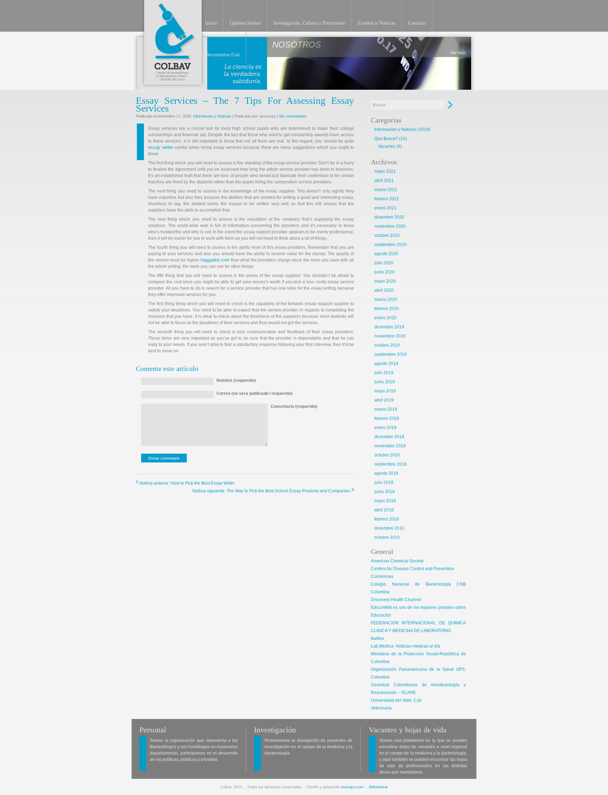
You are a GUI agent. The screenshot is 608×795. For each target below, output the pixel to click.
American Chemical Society (397, 561)
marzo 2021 (385, 189)
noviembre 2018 (390, 445)
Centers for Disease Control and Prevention (412, 568)
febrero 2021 (386, 198)
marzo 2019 (385, 409)
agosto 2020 (386, 253)
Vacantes (386, 146)
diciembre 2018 (389, 436)
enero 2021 (385, 208)
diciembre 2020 (389, 217)
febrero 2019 (386, 418)
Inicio (211, 23)
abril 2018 (384, 509)
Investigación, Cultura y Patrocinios (309, 23)
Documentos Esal (222, 54)
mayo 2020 (385, 281)
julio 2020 (383, 262)
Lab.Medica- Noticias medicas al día (405, 646)
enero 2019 (385, 427)
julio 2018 (383, 482)
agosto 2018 (386, 473)
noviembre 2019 (390, 336)
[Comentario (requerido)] (294, 444)
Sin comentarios (292, 116)
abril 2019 (384, 400)
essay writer (160, 147)
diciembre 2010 (389, 528)
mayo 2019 (385, 391)
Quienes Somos (245, 23)
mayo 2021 (385, 171)
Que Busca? (386, 138)
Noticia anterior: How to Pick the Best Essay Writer (187, 483)
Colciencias (382, 576)
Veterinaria (381, 708)
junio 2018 (384, 491)
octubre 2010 (387, 537)
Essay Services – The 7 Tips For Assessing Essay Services (245, 104)
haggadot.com (215, 260)
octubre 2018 (387, 455)
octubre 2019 (387, 345)
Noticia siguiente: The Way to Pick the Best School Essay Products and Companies (271, 490)
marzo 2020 (385, 299)
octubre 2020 (387, 235)
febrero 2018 (386, 519)
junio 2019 (384, 381)
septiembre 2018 (390, 464)
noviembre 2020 (390, 226)
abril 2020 (384, 290)
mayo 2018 (385, 500)
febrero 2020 (386, 308)
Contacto (417, 23)
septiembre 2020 (390, 244)
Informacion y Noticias (212, 116)
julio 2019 (383, 372)
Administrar (378, 787)
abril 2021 (384, 180)
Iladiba (377, 638)
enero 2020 (385, 317)
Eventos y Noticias (376, 23)
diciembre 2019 (389, 326)
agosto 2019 (386, 363)
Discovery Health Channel (396, 599)
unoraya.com (352, 787)
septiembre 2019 (390, 354)
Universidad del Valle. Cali (396, 700)
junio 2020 (384, 272)
